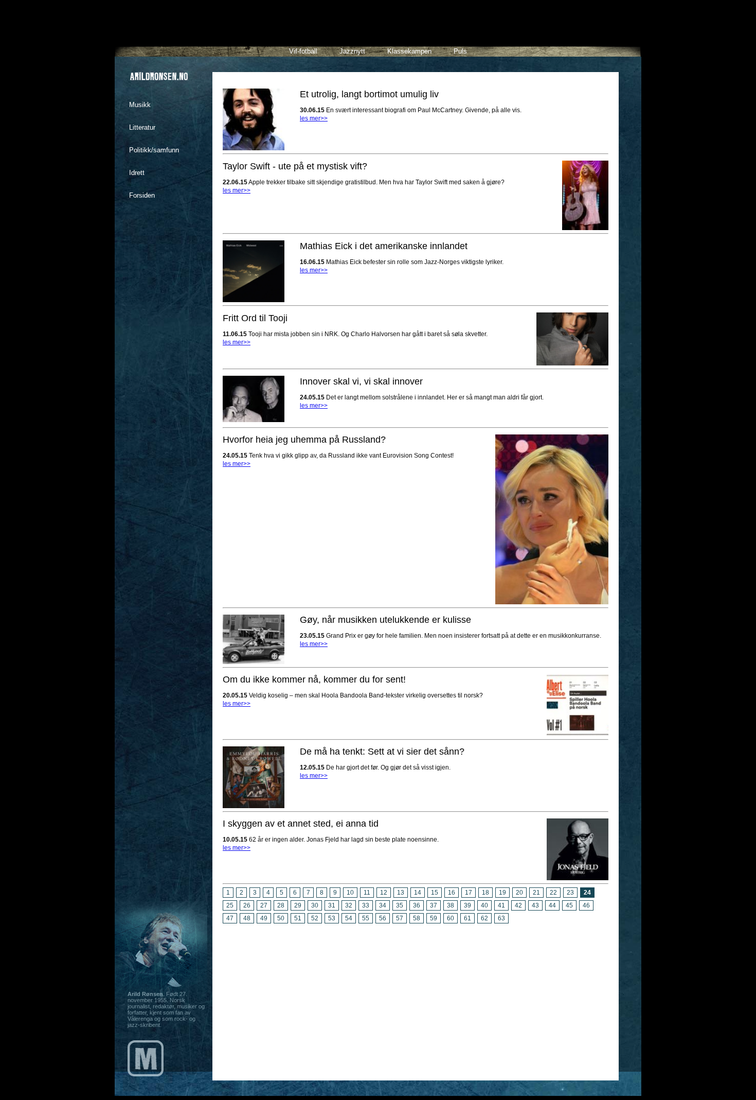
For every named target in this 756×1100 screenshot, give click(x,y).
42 (518, 905)
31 (331, 905)
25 (229, 905)
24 (587, 892)
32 (348, 905)
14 (417, 892)
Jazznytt (352, 51)
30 (314, 905)
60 (450, 918)
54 (348, 918)
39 (467, 905)
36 (416, 905)
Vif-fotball (303, 51)
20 (519, 892)
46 (586, 905)
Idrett (137, 173)
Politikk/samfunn (154, 150)
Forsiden (142, 195)
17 (468, 892)
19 (502, 892)
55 (365, 918)
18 (485, 892)
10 (350, 892)
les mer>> (314, 118)
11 (367, 892)
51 (297, 918)
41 (501, 905)
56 (382, 918)
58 (416, 918)
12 (383, 892)
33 (365, 905)
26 (246, 905)
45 (569, 905)
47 (229, 918)
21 (536, 892)
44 (552, 905)
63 (501, 918)
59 (433, 918)
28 (280, 905)
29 (297, 905)
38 (450, 905)
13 (400, 892)
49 (263, 918)
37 (433, 905)
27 (263, 905)
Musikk (140, 105)
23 (570, 892)
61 (467, 918)
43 (535, 905)
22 (553, 892)
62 (484, 918)
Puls (460, 51)
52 (314, 918)
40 (484, 905)
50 (280, 918)
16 (451, 892)
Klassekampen (409, 51)
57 (399, 918)
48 (246, 918)
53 (331, 918)
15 (434, 892)
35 (399, 905)
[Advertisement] (415, 998)
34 (382, 905)
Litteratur (142, 127)
